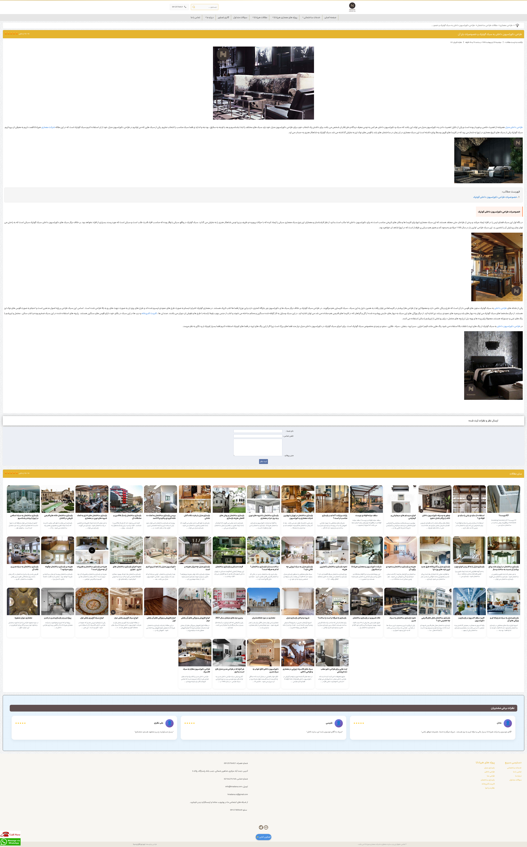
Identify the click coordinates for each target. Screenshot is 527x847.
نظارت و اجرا (490, 788)
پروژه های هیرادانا (485, 762)
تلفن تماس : (288, 436)
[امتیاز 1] (5, 33)
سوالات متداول (240, 17)
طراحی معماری (506, 25)
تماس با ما (195, 17)
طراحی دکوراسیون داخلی (508, 326)
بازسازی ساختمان (488, 780)
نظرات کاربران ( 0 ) (456, 42)
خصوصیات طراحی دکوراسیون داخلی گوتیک (495, 197)
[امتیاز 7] (13, 33)
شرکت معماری (48, 127)
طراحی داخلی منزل (514, 127)
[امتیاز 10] (17, 33)
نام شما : (289, 431)
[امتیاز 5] (10, 33)
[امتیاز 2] (6, 33)
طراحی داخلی (500, 308)
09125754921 (179, 6)
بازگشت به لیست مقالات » (514, 42)
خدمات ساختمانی (312, 17)
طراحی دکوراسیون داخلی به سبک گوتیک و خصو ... (453, 25)
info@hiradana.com (233, 786)
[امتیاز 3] (8, 33)
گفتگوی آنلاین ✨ (263, 837)
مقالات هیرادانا (260, 17)
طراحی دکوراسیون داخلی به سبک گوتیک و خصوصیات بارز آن (490, 34)
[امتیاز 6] (12, 33)
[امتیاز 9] (16, 33)
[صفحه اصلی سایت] (352, 7)
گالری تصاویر (223, 17)
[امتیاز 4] (9, 33)
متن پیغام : (289, 455)
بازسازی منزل (489, 767)
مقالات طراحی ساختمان (487, 25)
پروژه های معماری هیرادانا (285, 17)
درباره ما (210, 17)
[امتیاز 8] (14, 33)
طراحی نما (491, 776)
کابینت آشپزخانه (149, 313)
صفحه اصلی (330, 17)
